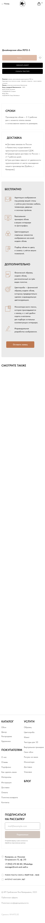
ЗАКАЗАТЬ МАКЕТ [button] (22, 65)
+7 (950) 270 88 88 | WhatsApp (19, 864)
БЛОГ (27, 781)
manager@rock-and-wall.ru (16, 867)
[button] (20, 344)
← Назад (5, 3)
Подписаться (22, 834)
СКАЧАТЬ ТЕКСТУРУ (22, 71)
